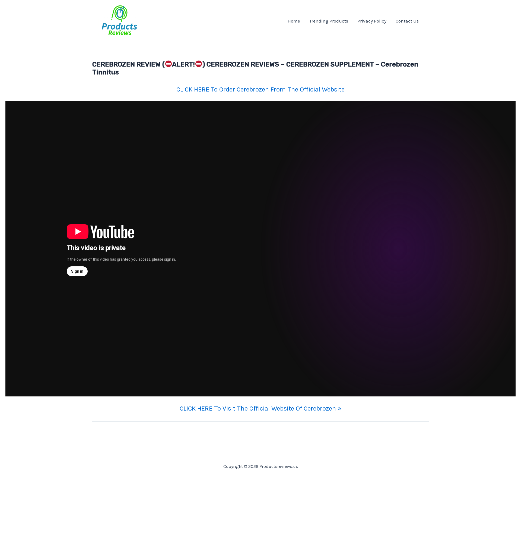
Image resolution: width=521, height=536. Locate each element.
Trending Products (328, 21)
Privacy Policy (371, 21)
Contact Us (407, 21)
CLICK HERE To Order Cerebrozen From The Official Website (260, 89)
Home (294, 21)
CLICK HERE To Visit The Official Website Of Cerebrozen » (260, 408)
